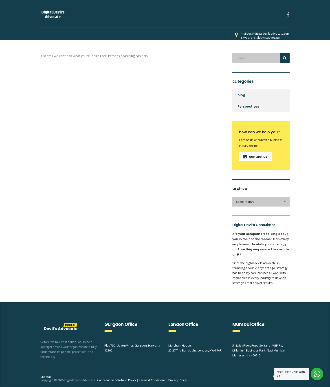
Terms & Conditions (152, 380)
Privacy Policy (177, 380)
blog (241, 95)
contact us (258, 156)
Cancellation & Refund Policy (116, 380)
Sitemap (46, 377)
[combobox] (261, 202)
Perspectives (248, 106)
